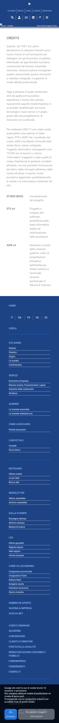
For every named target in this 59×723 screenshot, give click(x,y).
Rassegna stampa (17, 518)
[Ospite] (19, 17)
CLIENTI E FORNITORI (21, 641)
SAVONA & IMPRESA (20, 608)
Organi (12, 356)
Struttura (13, 393)
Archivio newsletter (18, 502)
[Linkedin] (33, 17)
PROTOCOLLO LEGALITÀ (22, 646)
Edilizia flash (15, 580)
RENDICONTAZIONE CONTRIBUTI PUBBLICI (27, 654)
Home (3, 26)
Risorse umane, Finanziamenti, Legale (27, 385)
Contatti (12, 445)
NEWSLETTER (16, 492)
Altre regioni (14, 551)
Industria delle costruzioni (21, 389)
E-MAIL (28, 11)
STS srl (11, 208)
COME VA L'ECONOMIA (21, 566)
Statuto (12, 348)
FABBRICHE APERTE (20, 603)
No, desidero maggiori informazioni (36, 714)
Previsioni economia (18, 588)
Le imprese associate (19, 409)
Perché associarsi (17, 429)
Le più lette (14, 478)
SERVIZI (21, 11)
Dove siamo (14, 450)
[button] (40, 17)
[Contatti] (26, 17)
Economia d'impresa (19, 381)
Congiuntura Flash (18, 575)
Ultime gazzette (16, 543)
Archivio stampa (17, 522)
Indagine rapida (16, 584)
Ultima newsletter (17, 498)
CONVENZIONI (17, 636)
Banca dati (14, 482)
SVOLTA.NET (16, 613)
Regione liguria (16, 547)
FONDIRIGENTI (17, 666)
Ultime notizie (15, 474)
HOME (12, 305)
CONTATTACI (16, 440)
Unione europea (16, 555)
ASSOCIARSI (47, 11)
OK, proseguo (10, 714)
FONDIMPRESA (17, 661)
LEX (11, 537)
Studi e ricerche (16, 592)
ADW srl (11, 245)
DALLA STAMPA (18, 513)
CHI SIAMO (12, 11)
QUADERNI (15, 630)
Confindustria (15, 365)
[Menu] (47, 17)
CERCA (13, 328)
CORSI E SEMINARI (19, 625)
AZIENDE (36, 11)
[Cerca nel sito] (12, 17)
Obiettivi (13, 352)
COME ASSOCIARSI (19, 424)
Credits (10, 26)
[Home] (29, 4)
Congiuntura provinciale (20, 571)
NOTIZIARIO (15, 468)
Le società (14, 360)
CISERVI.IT (15, 671)
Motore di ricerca (17, 527)
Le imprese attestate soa (21, 413)
